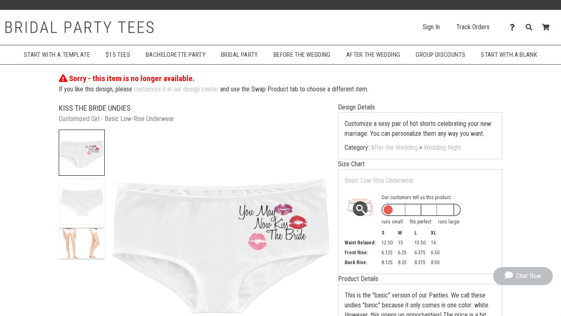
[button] (81, 152)
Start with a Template (57, 54)
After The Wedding (373, 54)
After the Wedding (394, 147)
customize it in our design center (176, 89)
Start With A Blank (509, 54)
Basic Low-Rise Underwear (379, 180)
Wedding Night (442, 147)
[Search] (531, 27)
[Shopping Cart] (548, 27)
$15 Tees (118, 54)
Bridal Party (239, 54)
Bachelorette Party (175, 54)
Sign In (431, 27)
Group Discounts (440, 54)
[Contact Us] (514, 27)
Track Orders (473, 27)
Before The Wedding (302, 54)
